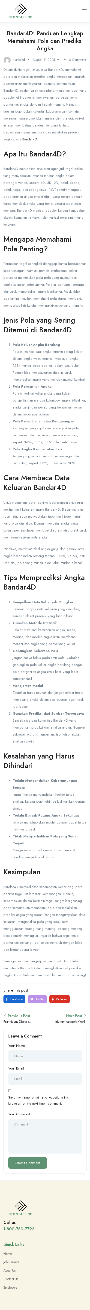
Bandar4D (29, 139)
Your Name (16, 1045)
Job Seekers (11, 1262)
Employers (10, 1287)
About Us (9, 1270)
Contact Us (10, 1279)
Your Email (16, 1068)
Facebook (16, 999)
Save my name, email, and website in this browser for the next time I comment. (38, 1100)
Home (7, 1253)
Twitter (40, 999)
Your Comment (19, 1114)
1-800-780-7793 (18, 1229)
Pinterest (61, 999)
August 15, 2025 (44, 59)
